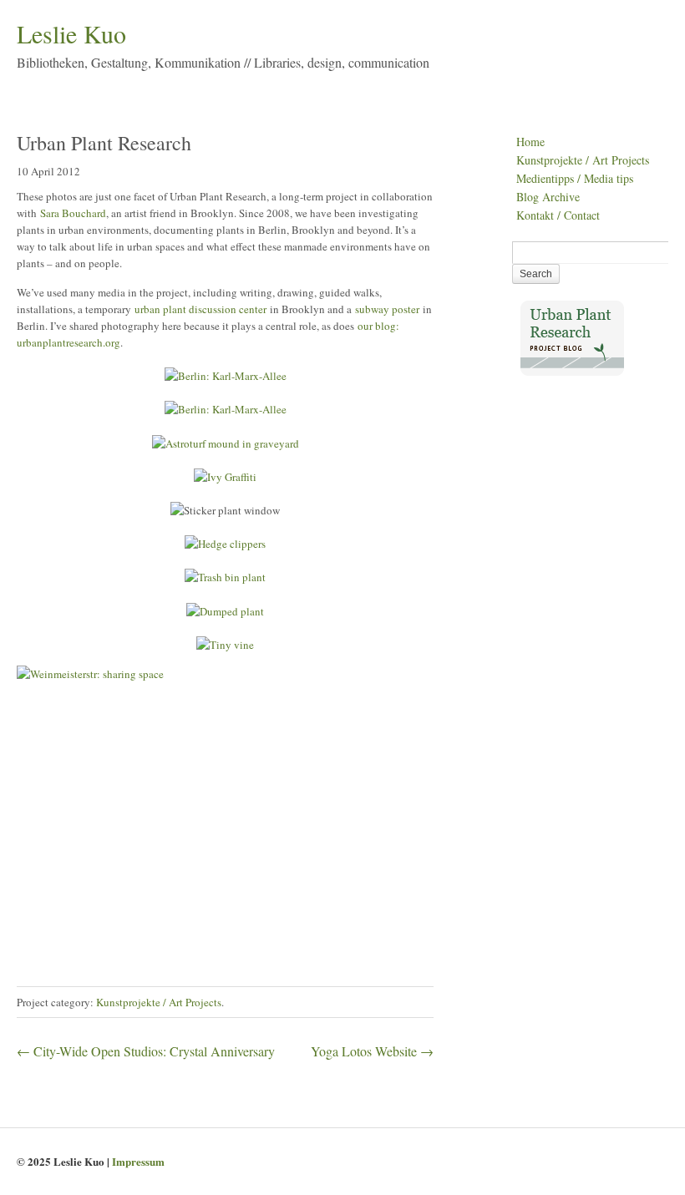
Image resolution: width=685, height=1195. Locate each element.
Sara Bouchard (73, 212)
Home (530, 141)
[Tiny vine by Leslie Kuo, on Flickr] (225, 644)
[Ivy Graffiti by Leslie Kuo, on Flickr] (225, 476)
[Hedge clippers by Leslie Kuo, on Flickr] (225, 543)
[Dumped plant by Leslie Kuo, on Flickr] (225, 611)
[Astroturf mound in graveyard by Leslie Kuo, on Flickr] (225, 443)
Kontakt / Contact (558, 215)
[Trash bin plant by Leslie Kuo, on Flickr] (225, 577)
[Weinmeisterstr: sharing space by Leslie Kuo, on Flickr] (225, 805)
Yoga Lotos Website (372, 1051)
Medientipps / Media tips (574, 178)
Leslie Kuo (71, 33)
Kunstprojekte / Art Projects (158, 1002)
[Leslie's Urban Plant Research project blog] (572, 371)
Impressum (138, 1161)
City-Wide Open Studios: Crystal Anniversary (146, 1051)
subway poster (387, 308)
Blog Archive (548, 197)
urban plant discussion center (200, 308)
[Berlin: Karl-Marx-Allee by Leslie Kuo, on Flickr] (226, 375)
